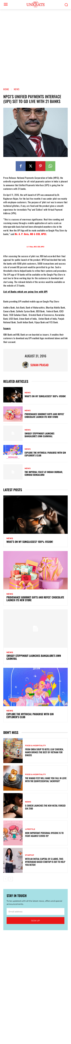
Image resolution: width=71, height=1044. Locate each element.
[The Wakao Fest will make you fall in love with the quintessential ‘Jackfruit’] (13, 778)
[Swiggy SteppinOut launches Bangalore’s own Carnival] (13, 433)
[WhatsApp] (50, 166)
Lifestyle (30, 829)
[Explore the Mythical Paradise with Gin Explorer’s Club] (13, 452)
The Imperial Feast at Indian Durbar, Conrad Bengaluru (44, 473)
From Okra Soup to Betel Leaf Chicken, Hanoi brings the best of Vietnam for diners (44, 752)
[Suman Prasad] (26, 365)
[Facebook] (21, 166)
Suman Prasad (39, 365)
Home (6, 89)
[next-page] (11, 879)
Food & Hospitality (35, 746)
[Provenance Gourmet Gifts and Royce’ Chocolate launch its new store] (13, 414)
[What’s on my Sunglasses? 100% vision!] (13, 394)
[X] (31, 166)
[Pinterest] (40, 166)
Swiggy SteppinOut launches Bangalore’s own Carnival (39, 435)
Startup (29, 855)
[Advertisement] (35, 46)
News (16, 89)
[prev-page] (5, 879)
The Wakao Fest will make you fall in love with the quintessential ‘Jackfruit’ (46, 779)
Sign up (35, 920)
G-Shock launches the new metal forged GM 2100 (45, 807)
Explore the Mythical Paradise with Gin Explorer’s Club (45, 454)
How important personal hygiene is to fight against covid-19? (44, 834)
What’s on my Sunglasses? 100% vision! (45, 396)
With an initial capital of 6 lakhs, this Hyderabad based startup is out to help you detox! (45, 861)
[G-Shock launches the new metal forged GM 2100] (13, 805)
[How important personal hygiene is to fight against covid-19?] (13, 832)
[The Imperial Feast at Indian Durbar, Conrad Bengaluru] (13, 472)
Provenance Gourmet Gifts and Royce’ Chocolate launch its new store (44, 415)
